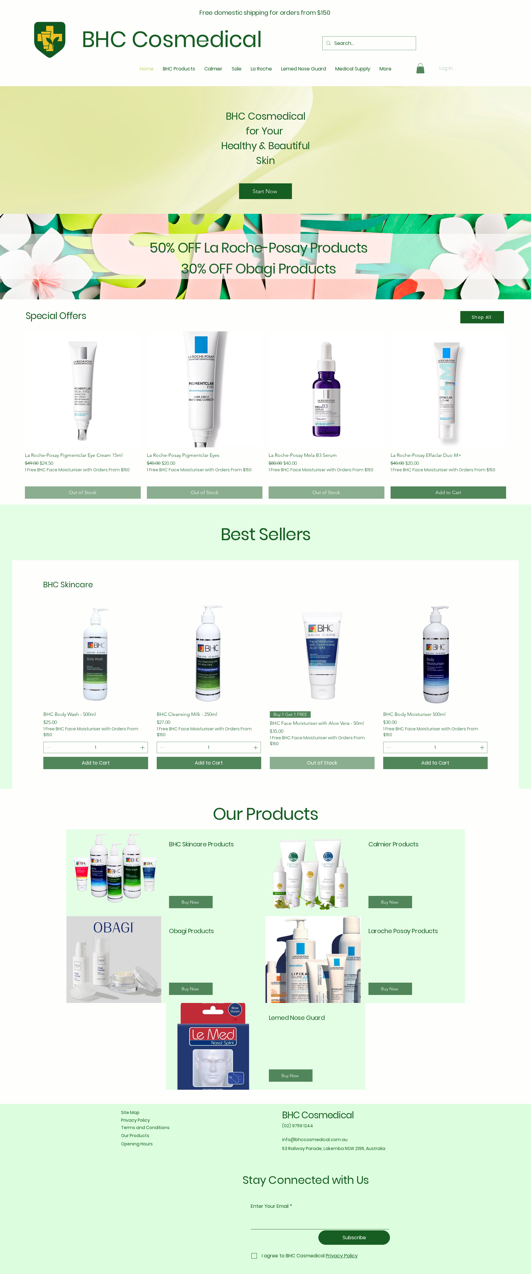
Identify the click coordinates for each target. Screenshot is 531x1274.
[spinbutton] (95, 747)
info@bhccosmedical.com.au (315, 1139)
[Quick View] (95, 653)
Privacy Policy (135, 1120)
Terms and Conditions (145, 1127)
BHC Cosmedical (318, 1115)
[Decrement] (48, 747)
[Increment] (143, 747)
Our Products (135, 1135)
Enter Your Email (270, 1206)
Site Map (130, 1112)
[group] (265, 415)
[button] (420, 68)
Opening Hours (137, 1144)
